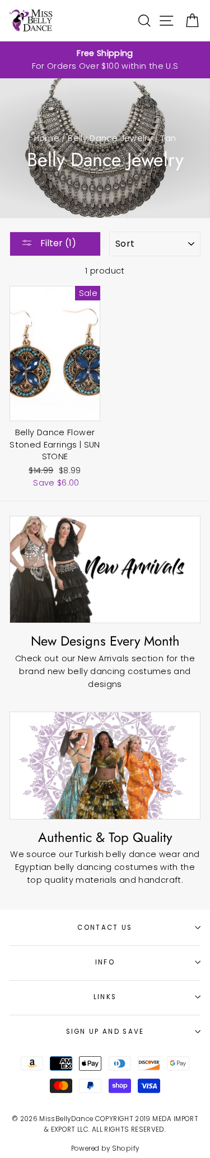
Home (46, 138)
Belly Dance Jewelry (110, 138)
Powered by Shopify (105, 1148)
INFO (105, 962)
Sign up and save (105, 1031)
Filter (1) (57, 243)
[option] (105, 60)
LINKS (105, 996)
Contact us (104, 927)
